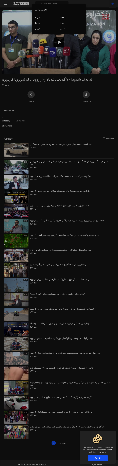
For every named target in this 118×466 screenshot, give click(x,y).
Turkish (38, 23)
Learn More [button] (101, 452)
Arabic (62, 17)
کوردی (37, 28)
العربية (62, 28)
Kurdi (61, 23)
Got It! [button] (97, 458)
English (38, 17)
